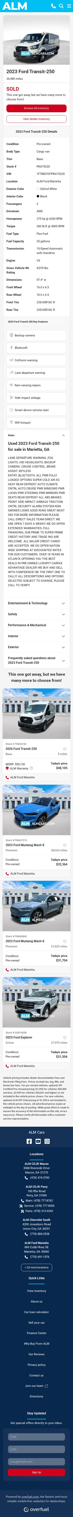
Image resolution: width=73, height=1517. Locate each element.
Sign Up (36, 1472)
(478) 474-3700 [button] (39, 1177)
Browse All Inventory (36, 108)
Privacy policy (37, 1365)
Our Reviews (37, 1354)
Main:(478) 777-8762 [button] (39, 1200)
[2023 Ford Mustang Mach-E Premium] (36, 810)
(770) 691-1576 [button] (39, 1257)
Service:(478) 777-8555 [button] (39, 1206)
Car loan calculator (36, 1312)
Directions (36, 1396)
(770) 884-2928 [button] (39, 1234)
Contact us (36, 1375)
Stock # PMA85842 (16, 936)
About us (36, 1301)
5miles (62, 754)
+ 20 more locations (36, 1267)
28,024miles (59, 850)
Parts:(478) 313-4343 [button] (39, 1211)
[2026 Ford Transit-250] (36, 713)
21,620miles (59, 946)
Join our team (34, 1386)
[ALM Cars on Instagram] (45, 1141)
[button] (53, 6)
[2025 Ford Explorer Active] (36, 1002)
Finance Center (36, 1333)
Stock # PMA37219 (16, 840)
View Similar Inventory (36, 119)
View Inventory (36, 1291)
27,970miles (59, 1042)
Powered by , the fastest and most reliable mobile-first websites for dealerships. (36, 1499)
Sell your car (36, 1322)
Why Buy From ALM (36, 1343)
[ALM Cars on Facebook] (27, 1141)
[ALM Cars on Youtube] (36, 1141)
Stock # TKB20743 (16, 744)
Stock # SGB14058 (16, 1032)
